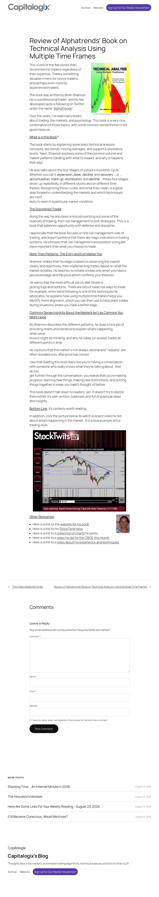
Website (33, 705)
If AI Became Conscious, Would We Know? (38, 816)
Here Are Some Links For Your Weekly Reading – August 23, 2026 (54, 806)
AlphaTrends (63, 108)
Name (33, 676)
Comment (35, 636)
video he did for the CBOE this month (83, 538)
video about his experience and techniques (88, 542)
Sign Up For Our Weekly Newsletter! (129, 7)
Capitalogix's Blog (28, 855)
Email (33, 691)
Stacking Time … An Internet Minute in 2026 (39, 786)
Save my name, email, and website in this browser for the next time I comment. (70, 720)
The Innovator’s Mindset (25, 796)
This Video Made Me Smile (27, 587)
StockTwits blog (71, 529)
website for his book (74, 524)
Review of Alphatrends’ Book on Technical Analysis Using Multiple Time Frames (100, 587)
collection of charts (71, 533)
